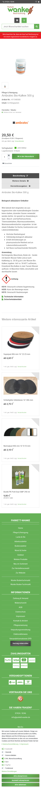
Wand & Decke (20, 550)
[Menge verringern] (8, 158)
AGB (20, 607)
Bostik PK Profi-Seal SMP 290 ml (17, 492)
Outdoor (20, 555)
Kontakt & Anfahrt (20, 620)
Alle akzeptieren (20, 776)
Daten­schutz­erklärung (11, 744)
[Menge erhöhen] (8, 155)
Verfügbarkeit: (7, 148)
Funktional (9, 768)
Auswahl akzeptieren (20, 780)
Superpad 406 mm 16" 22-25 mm (17, 354)
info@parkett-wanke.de (20, 717)
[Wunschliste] (36, 1)
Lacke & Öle (20, 537)
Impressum (20, 616)
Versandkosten (19, 141)
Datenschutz (20, 611)
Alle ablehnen (20, 785)
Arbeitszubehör (20, 541)
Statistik (8, 752)
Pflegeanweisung (20, 625)
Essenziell (8, 749)
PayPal (7, 765)
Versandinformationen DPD (20, 638)
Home (20, 528)
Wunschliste (8, 163)
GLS (6, 762)
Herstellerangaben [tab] (19, 186)
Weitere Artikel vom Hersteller (12, 112)
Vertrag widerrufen (20, 643)
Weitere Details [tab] (19, 181)
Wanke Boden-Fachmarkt (20, 584)
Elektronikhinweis (21, 634)
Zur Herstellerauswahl (20, 568)
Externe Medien (10, 755)
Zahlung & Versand (20, 598)
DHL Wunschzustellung (13, 758)
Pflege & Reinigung (20, 532)
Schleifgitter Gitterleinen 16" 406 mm (18, 400)
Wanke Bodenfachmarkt (20, 580)
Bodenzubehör (20, 546)
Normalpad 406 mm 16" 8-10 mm (17, 446)
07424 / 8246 (9, 2)
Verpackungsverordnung (20, 629)
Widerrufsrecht (20, 603)
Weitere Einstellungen (9, 771)
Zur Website (20, 572)
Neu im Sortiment (21, 564)
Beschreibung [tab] (19, 175)
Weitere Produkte (20, 559)
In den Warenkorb (26, 156)
